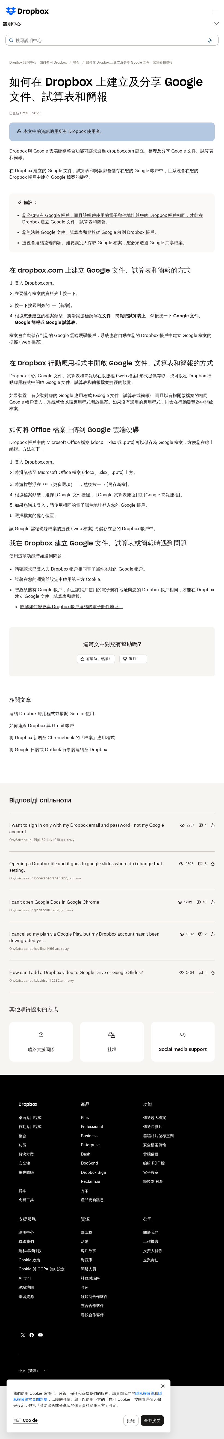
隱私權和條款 (30, 1250)
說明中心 (12, 23)
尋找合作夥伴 (92, 1314)
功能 (22, 1144)
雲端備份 (150, 1154)
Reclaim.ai (90, 1181)
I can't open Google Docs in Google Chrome (54, 902)
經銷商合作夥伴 (94, 1296)
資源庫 (86, 1260)
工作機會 (150, 1241)
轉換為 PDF (153, 1181)
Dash (85, 1154)
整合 (22, 1135)
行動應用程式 (30, 1126)
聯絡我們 (26, 1241)
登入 (19, 283)
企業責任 (150, 1260)
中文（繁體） (29, 1370)
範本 (22, 1190)
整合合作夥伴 (92, 1305)
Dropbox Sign (93, 1172)
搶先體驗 (26, 1172)
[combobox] (112, 40)
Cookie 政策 (29, 1260)
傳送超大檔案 (154, 1117)
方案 (85, 1190)
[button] (11, 40)
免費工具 (26, 1199)
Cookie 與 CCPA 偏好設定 (42, 1269)
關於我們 (150, 1232)
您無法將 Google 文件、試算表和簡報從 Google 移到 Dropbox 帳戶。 (90, 232)
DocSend (89, 1163)
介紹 (85, 1287)
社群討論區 (90, 1278)
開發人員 (88, 1269)
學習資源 (26, 1296)
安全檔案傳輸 (154, 1144)
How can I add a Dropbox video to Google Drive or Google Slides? (76, 972)
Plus (85, 1117)
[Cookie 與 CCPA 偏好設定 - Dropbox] (88, 1406)
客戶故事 (88, 1250)
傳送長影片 (152, 1126)
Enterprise (90, 1144)
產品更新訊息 (92, 1199)
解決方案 (26, 1154)
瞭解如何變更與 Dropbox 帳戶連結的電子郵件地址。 (71, 606)
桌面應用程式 (30, 1117)
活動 (85, 1241)
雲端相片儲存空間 (158, 1135)
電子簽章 (150, 1172)
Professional (92, 1126)
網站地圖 (26, 1287)
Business (89, 1135)
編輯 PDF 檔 (154, 1163)
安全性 (24, 1163)
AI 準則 (25, 1278)
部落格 (86, 1232)
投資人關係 (152, 1250)
